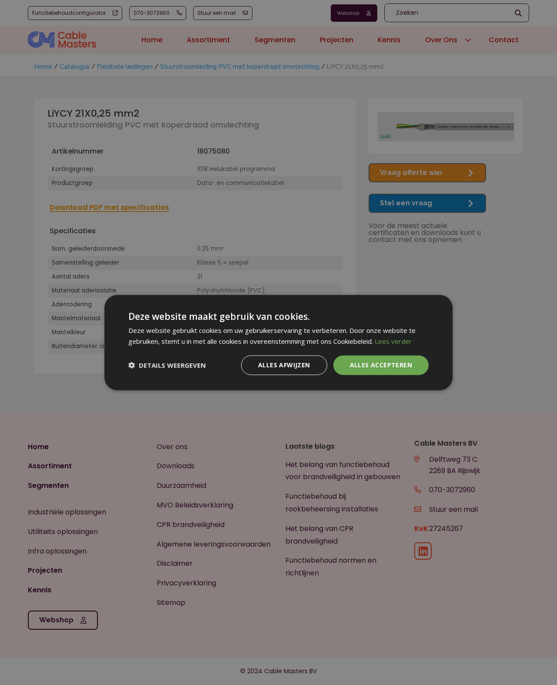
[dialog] (278, 342)
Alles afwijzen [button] (284, 365)
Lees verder (393, 341)
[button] (167, 365)
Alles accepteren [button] (381, 365)
